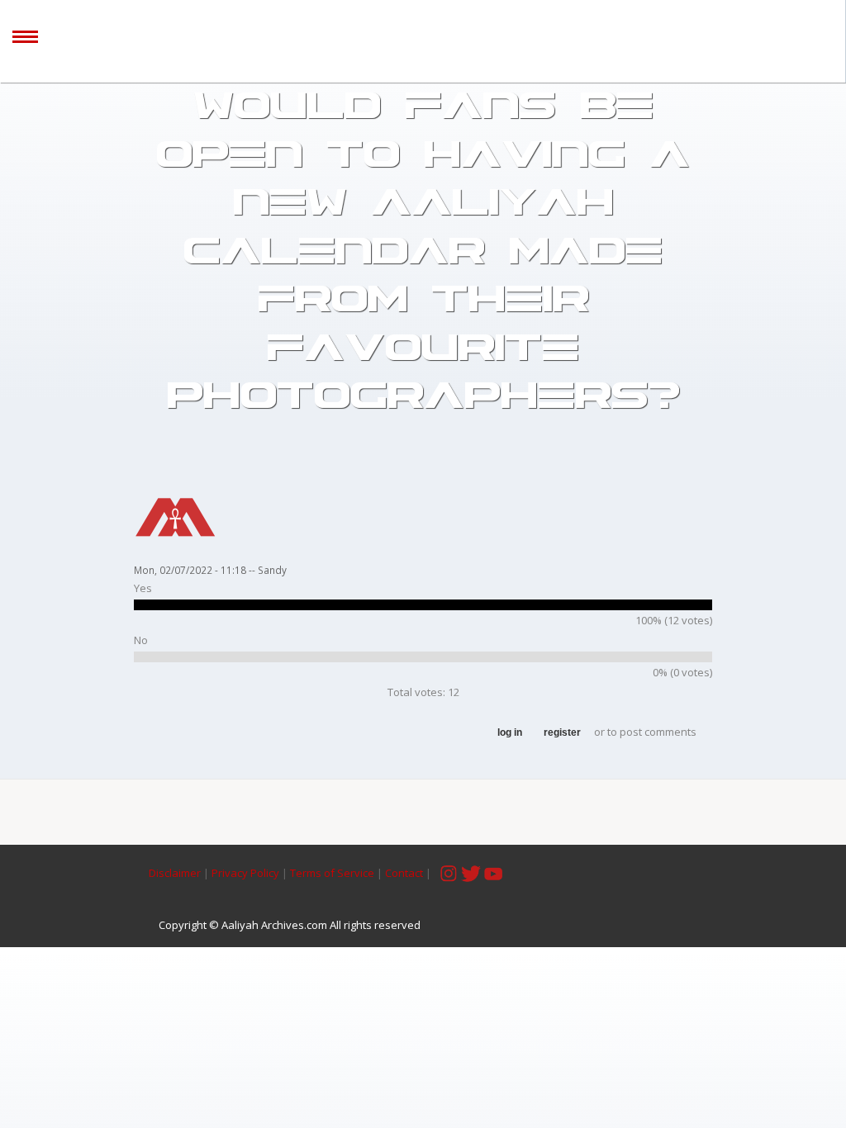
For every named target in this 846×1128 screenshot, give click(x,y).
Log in (509, 732)
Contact (404, 872)
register (562, 732)
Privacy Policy (245, 872)
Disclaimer (176, 872)
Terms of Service (332, 872)
